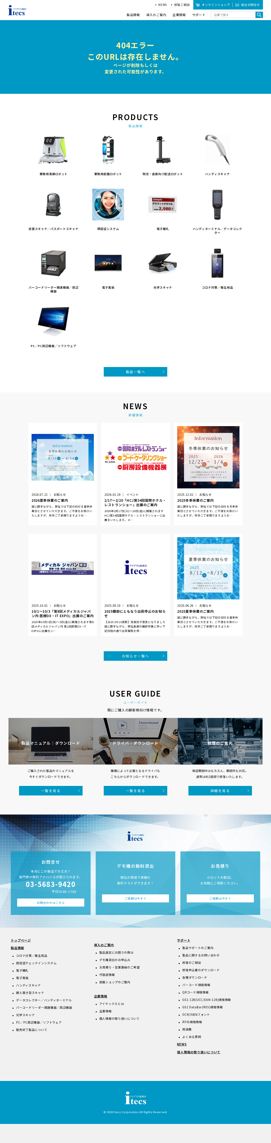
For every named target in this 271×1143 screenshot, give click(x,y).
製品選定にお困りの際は (116, 952)
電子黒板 (22, 978)
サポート (183, 940)
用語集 (187, 1029)
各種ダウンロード (194, 977)
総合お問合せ (250, 5)
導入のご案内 (104, 945)
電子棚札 (22, 970)
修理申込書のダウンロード (201, 970)
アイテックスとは (111, 1004)
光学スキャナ (25, 1015)
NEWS (162, 5)
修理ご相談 (182, 5)
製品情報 (17, 948)
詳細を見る (220, 790)
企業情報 (100, 996)
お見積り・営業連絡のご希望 (119, 967)
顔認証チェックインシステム (36, 963)
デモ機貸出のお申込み (114, 960)
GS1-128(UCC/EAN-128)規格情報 (206, 1000)
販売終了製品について (31, 1030)
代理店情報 (107, 975)
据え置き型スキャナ (30, 993)
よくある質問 (191, 1037)
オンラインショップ (216, 5)
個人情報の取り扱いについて (119, 1018)
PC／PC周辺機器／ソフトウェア (39, 1022)
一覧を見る (51, 790)
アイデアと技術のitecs (17, 10)
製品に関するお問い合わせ (201, 955)
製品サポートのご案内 (197, 948)
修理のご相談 (191, 962)
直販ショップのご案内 (114, 982)
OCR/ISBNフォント (196, 1014)
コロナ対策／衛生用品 (31, 955)
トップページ (21, 940)
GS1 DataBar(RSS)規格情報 (202, 1007)
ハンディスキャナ (28, 985)
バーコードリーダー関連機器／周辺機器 (44, 1007)
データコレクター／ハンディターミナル (44, 1000)
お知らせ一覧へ (135, 655)
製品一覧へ (135, 371)
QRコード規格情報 (195, 992)
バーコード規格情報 (196, 985)
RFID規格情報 (192, 1022)
